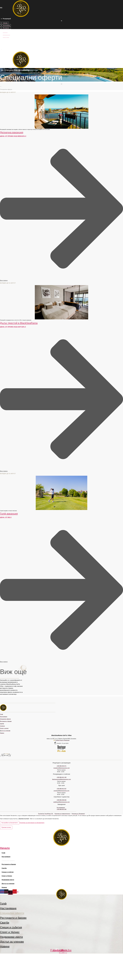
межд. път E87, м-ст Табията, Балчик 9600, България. (61, 738)
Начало (5, 848)
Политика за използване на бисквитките (31, 822)
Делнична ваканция (11, 132)
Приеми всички (6, 827)
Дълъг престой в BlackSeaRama (19, 323)
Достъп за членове (8, 883)
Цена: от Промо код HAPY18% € (13, 327)
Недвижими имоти (8, 879)
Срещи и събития (7, 872)
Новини (4, 887)
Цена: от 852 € (5, 517)
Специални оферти (8, 860)
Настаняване (6, 856)
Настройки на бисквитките (9, 822)
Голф (3, 853)
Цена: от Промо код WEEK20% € (13, 136)
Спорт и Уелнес (7, 876)
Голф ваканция (9, 513)
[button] (1, 703)
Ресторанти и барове (9, 864)
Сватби (4, 868)
